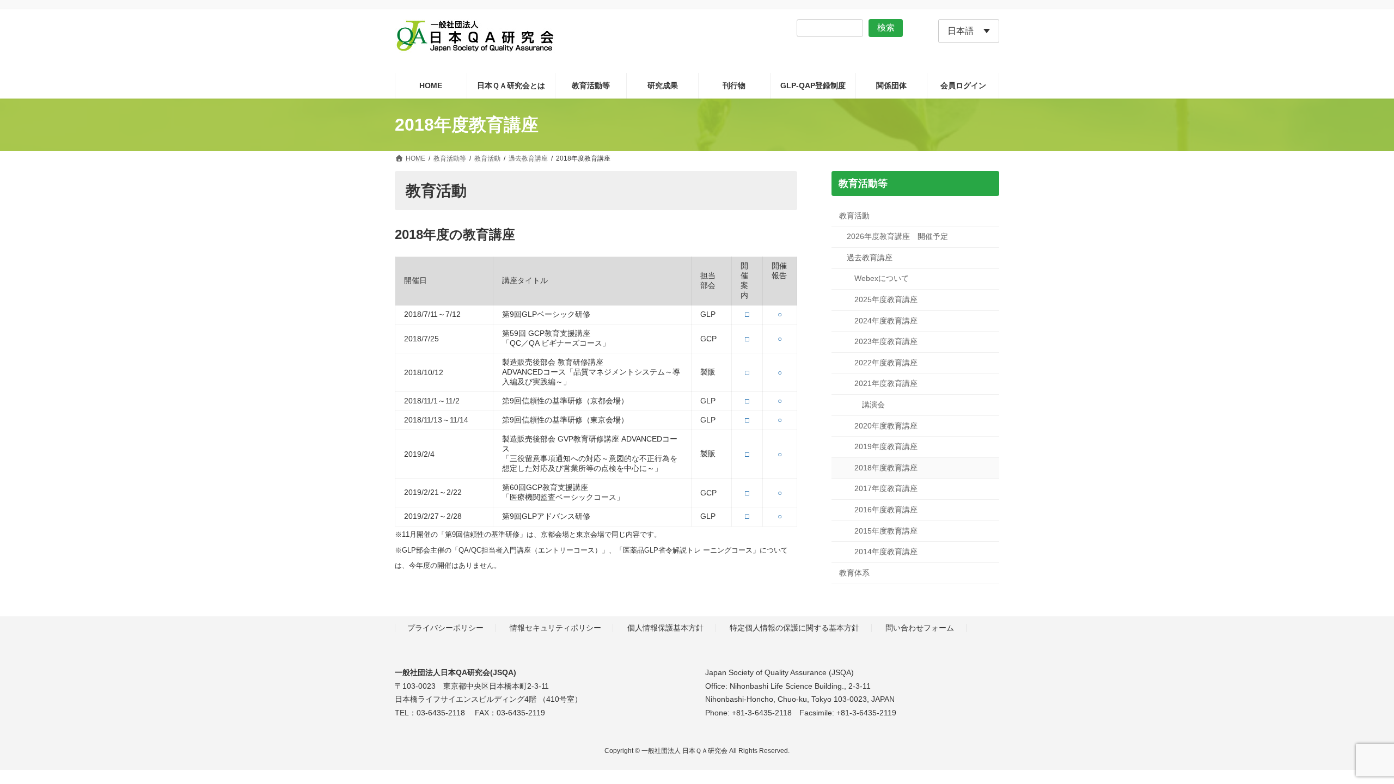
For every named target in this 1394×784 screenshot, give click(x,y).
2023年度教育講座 (886, 342)
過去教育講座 (869, 257)
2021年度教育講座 (886, 383)
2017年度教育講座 (886, 489)
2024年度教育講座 (886, 320)
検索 (886, 27)
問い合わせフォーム (919, 627)
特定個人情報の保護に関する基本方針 (794, 627)
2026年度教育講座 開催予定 (897, 236)
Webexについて (881, 278)
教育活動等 (863, 183)
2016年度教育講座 (886, 509)
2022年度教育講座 (886, 362)
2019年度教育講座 (886, 447)
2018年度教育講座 (886, 467)
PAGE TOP (1353, 750)
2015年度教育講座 (886, 530)
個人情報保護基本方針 (665, 627)
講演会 (873, 404)
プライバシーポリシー (445, 627)
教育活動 (854, 215)
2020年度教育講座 (886, 425)
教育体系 (854, 572)
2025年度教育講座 (886, 299)
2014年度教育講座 (886, 552)
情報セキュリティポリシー (555, 627)
